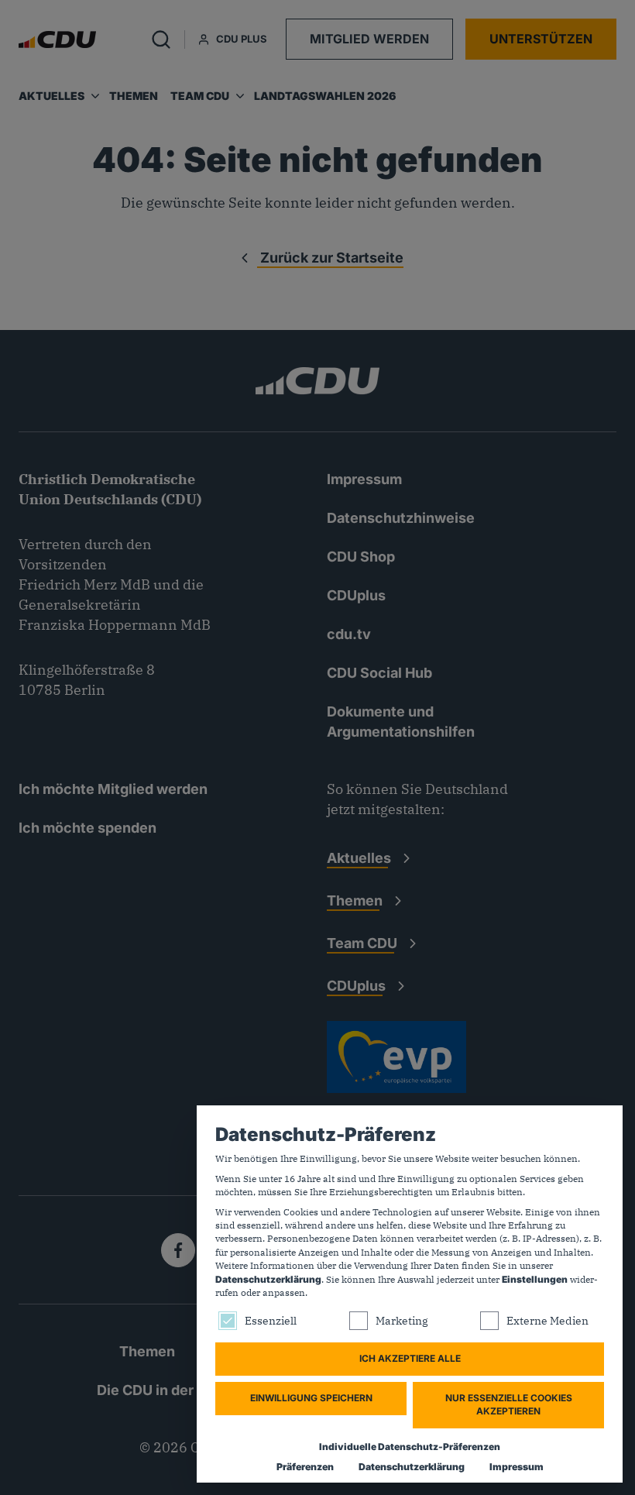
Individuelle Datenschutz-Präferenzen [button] (409, 1446)
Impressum (516, 1467)
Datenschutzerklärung (268, 1279)
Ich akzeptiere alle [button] (410, 1358)
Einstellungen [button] (535, 1279)
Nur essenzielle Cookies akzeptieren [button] (508, 1404)
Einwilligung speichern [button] (311, 1398)
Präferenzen (305, 1467)
